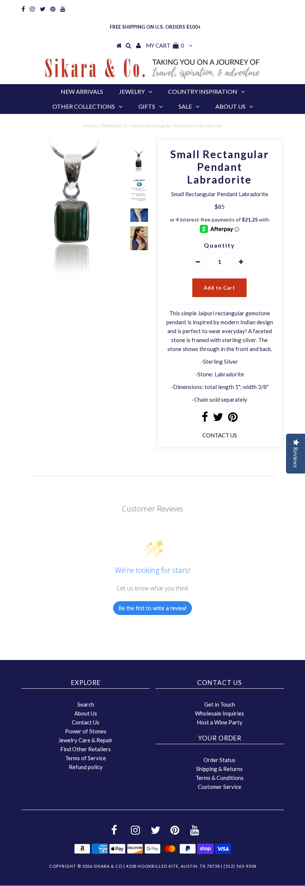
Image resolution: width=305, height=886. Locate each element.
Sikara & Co (108, 866)
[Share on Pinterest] (233, 418)
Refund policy (86, 767)
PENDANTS (114, 125)
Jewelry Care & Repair (85, 740)
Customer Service (219, 786)
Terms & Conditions (220, 777)
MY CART (165, 45)
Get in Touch (219, 704)
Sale (185, 106)
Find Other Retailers (85, 749)
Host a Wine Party (220, 722)
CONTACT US (219, 435)
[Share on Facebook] (205, 418)
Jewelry (132, 91)
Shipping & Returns (219, 768)
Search (85, 704)
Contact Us (85, 722)
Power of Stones (85, 731)
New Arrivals (82, 91)
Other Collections (83, 106)
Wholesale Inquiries (219, 713)
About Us (230, 106)
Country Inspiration (202, 91)
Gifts (146, 106)
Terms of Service (85, 758)
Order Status (219, 759)
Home (90, 125)
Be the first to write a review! (152, 608)
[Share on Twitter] (218, 418)
